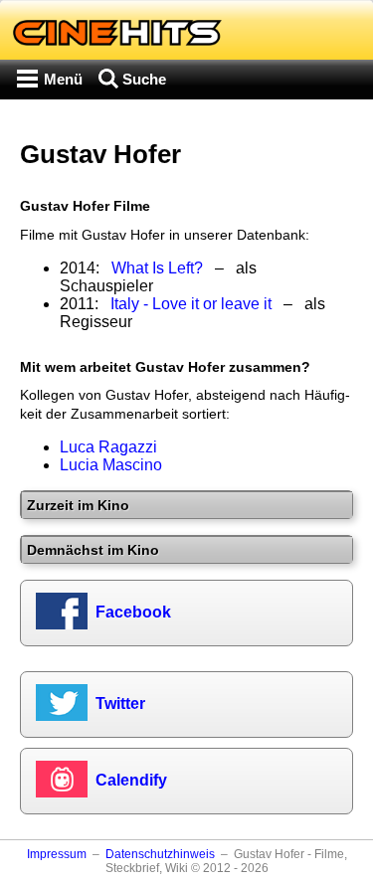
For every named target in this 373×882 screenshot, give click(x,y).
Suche (144, 79)
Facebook (133, 612)
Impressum (57, 854)
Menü (63, 79)
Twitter (120, 703)
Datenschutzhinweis (160, 854)
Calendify (131, 780)
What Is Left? (157, 268)
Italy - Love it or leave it (191, 303)
